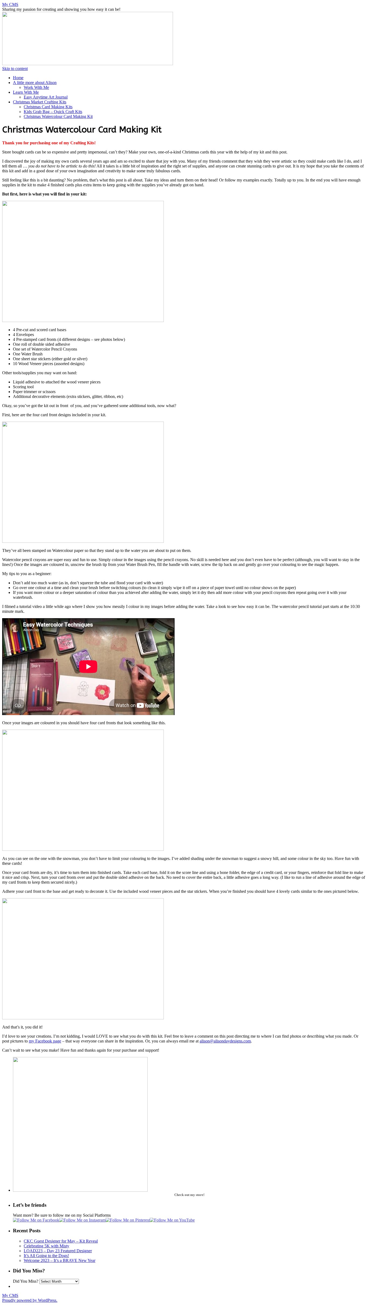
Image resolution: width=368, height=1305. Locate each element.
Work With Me (36, 87)
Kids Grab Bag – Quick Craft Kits (53, 111)
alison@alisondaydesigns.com (225, 1041)
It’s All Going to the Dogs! (46, 1255)
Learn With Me (26, 92)
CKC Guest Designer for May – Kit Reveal (61, 1241)
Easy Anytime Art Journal (46, 97)
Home (18, 77)
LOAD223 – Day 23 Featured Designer (58, 1250)
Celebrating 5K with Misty (46, 1246)
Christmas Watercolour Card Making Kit (58, 116)
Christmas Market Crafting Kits (39, 102)
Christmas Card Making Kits (48, 106)
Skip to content (15, 68)
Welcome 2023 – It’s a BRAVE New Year (59, 1260)
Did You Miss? (25, 1281)
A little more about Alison (35, 82)
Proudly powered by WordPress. (29, 1300)
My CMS (10, 4)
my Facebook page (45, 1041)
